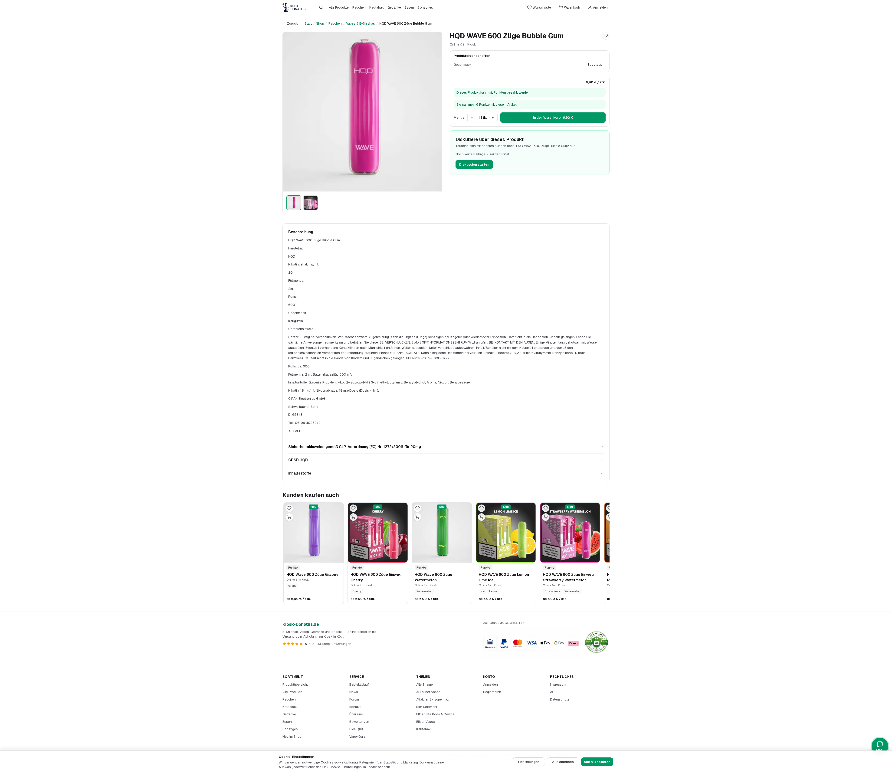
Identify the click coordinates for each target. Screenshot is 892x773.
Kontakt (355, 707)
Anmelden (490, 684)
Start (308, 23)
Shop (320, 23)
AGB (553, 692)
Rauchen (359, 7)
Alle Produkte (339, 7)
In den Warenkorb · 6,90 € (553, 117)
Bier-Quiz (356, 729)
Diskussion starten (474, 164)
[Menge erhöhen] (492, 117)
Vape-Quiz (357, 736)
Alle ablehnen (563, 762)
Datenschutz (559, 699)
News (353, 692)
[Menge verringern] (472, 117)
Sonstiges (425, 7)
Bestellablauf (359, 684)
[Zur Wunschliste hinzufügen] (606, 35)
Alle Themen (425, 684)
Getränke (394, 7)
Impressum (558, 684)
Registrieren (492, 692)
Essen (409, 7)
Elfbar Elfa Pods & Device (435, 714)
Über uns (356, 714)
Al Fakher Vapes (428, 692)
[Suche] (321, 7)
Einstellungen (529, 762)
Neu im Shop (292, 736)
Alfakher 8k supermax (432, 699)
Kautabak (376, 7)
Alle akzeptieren (597, 762)
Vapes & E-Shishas (360, 23)
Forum (354, 699)
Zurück (292, 23)
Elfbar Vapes (425, 722)
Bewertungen (359, 722)
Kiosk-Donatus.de (300, 624)
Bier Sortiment (426, 707)
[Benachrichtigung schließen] (82, 747)
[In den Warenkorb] (289, 517)
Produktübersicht (295, 684)
